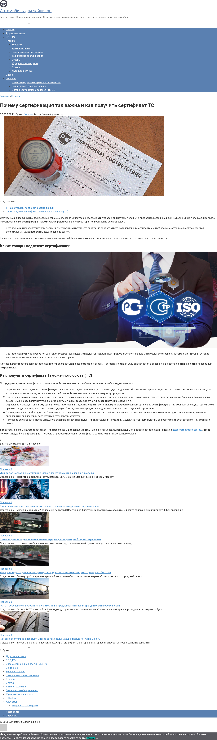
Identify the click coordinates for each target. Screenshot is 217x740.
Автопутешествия (22, 71)
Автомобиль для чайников (26, 10)
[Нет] (97, 738)
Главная (10, 29)
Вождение (17, 44)
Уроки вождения (21, 48)
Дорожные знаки (15, 33)
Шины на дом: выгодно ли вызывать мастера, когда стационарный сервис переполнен (50, 539)
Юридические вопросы (25, 63)
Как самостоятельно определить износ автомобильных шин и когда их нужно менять (50, 638)
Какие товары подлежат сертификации (30, 207)
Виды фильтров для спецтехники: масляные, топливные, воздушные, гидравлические (49, 506)
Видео (9, 74)
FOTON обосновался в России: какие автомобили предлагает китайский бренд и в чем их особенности (60, 605)
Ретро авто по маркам (25, 705)
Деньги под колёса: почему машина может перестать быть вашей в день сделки (47, 472)
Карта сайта (12, 711)
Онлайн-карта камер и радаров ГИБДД (33, 90)
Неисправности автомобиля (27, 52)
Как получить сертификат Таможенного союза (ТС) (37, 211)
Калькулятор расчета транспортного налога (36, 82)
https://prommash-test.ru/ (187, 429)
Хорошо (90, 738)
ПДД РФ (11, 37)
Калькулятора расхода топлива (29, 86)
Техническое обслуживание (27, 55)
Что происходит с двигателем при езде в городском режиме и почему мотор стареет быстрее (55, 572)
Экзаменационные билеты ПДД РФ (26, 663)
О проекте (11, 715)
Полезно (29, 114)
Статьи (16, 67)
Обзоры (16, 59)
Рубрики (10, 40)
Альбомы (11, 701)
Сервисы (11, 78)
